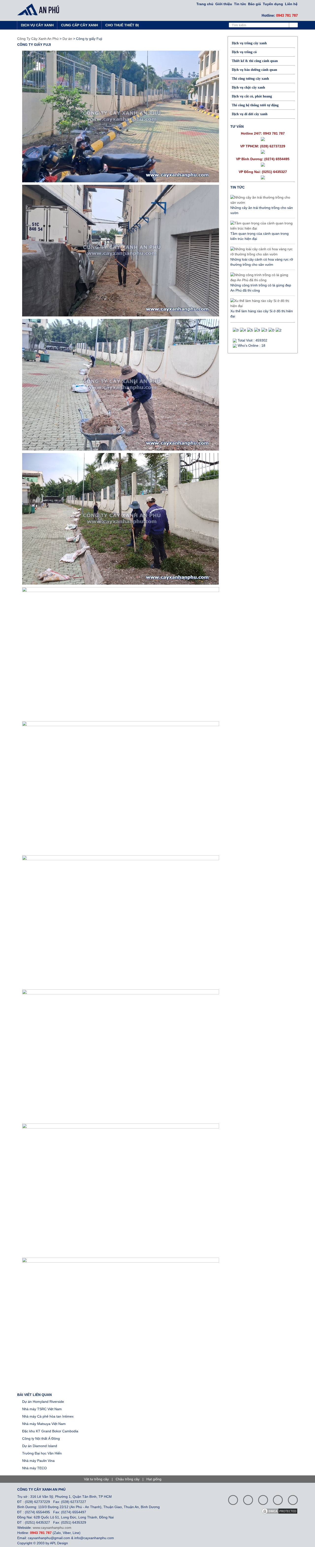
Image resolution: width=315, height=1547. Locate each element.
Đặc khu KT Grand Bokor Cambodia (50, 1431)
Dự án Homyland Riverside (43, 1402)
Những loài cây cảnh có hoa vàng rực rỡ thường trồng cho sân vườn (261, 261)
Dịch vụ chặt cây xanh (248, 87)
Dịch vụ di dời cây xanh (250, 114)
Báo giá (254, 4)
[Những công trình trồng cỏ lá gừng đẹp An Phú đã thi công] (261, 277)
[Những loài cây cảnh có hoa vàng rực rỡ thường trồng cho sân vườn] (261, 252)
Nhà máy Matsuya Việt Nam (44, 1424)
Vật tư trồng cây (96, 1479)
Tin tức (240, 4)
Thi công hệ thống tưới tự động (255, 105)
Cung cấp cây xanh (79, 25)
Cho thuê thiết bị (122, 25)
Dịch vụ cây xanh (37, 25)
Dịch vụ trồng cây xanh (249, 43)
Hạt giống (153, 1479)
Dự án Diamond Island (39, 1446)
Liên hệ (291, 4)
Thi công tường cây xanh (250, 78)
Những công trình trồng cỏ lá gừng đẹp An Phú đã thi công (260, 287)
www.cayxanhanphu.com (52, 1528)
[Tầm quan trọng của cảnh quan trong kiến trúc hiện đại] (261, 226)
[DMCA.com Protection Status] (281, 1511)
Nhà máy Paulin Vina (38, 1461)
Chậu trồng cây (128, 1479)
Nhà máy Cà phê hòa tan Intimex (48, 1416)
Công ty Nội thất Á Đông (41, 1438)
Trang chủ (204, 4)
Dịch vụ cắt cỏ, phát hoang (252, 96)
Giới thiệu (223, 4)
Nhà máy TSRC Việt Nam (42, 1409)
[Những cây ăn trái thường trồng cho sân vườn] (261, 200)
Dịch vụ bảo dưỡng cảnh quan (254, 70)
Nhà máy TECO (34, 1468)
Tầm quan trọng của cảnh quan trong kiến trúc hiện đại (259, 236)
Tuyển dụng (273, 4)
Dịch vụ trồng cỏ (244, 52)
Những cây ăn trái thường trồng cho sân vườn (261, 210)
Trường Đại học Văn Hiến (42, 1453)
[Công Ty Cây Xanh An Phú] (39, 9)
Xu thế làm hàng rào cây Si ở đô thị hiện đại (261, 313)
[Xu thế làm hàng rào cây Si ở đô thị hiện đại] (261, 303)
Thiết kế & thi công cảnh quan (255, 61)
